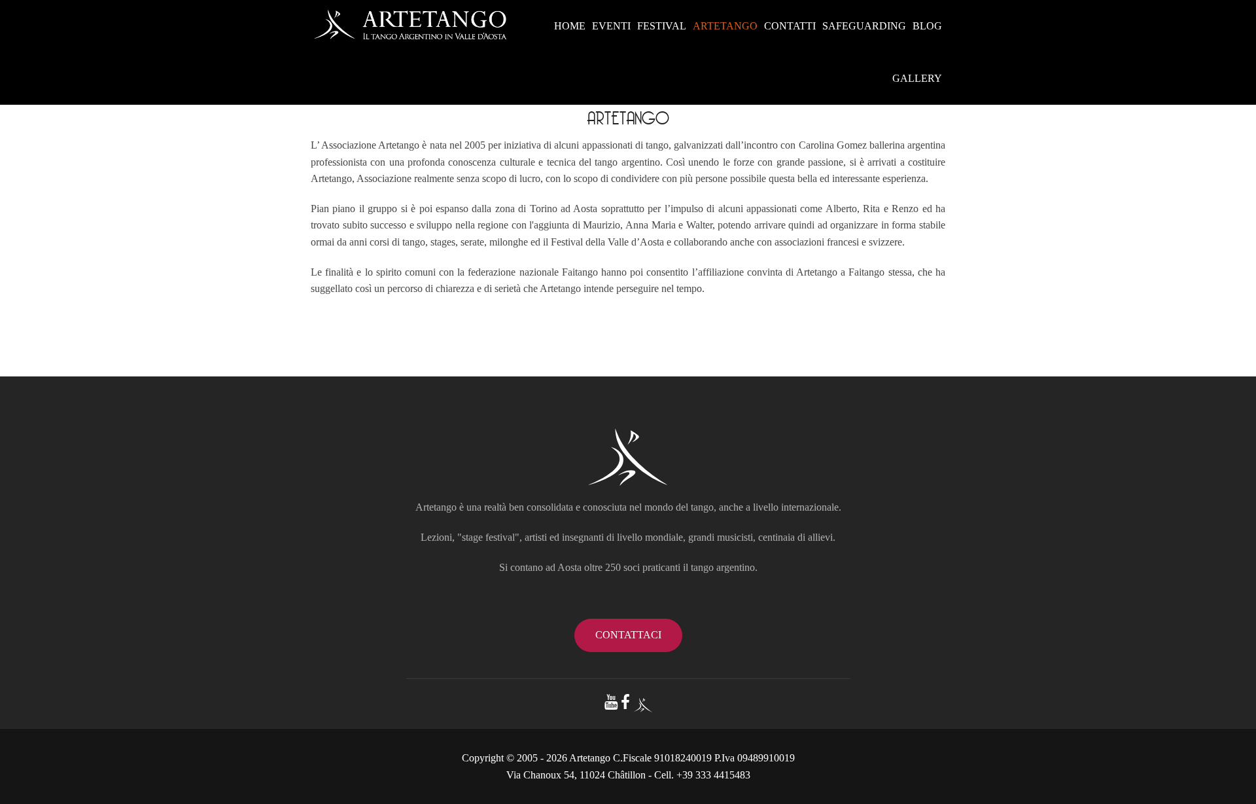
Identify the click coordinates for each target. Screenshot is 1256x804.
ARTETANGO (725, 25)
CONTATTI (790, 25)
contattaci (628, 634)
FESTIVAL (661, 25)
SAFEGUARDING (864, 25)
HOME (569, 25)
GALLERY (917, 78)
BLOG (927, 25)
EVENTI (611, 25)
